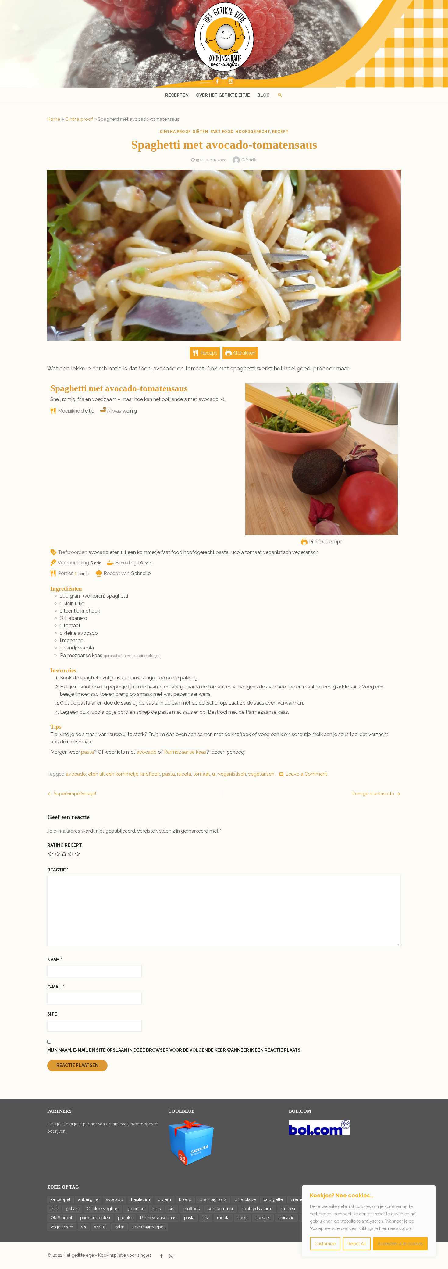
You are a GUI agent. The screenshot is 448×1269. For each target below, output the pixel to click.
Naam (54, 959)
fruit (54, 1208)
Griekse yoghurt (103, 1208)
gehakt (72, 1208)
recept (280, 132)
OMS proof (61, 1217)
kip (172, 1208)
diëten (200, 132)
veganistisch (232, 774)
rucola (184, 774)
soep (242, 1217)
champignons (212, 1199)
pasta (87, 752)
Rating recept (64, 845)
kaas (156, 1208)
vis (83, 1226)
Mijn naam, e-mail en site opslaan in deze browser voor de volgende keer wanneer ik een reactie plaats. (174, 1050)
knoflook (150, 774)
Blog (263, 95)
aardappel (60, 1199)
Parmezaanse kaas (185, 752)
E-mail (56, 987)
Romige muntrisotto (373, 793)
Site (52, 1014)
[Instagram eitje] (230, 81)
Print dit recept (325, 542)
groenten (135, 1208)
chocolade (245, 1199)
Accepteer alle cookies (400, 1243)
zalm (119, 1226)
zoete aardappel (148, 1226)
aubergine (88, 1199)
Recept (208, 353)
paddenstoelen (95, 1217)
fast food (222, 132)
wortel (100, 1226)
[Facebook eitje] (217, 81)
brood (185, 1199)
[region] (369, 1221)
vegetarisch (261, 774)
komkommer (220, 1208)
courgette (273, 1199)
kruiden (287, 1208)
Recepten (177, 95)
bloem (164, 1199)
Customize (325, 1243)
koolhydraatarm (256, 1208)
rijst (205, 1217)
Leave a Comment (306, 774)
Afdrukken (243, 353)
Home (53, 119)
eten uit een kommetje (113, 774)
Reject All (356, 1243)
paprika (125, 1217)
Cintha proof (79, 119)
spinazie (286, 1217)
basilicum (140, 1199)
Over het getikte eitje (223, 95)
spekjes (262, 1217)
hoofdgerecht (253, 132)
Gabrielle (249, 160)
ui (214, 774)
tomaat (201, 774)
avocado (147, 752)
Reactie (57, 869)
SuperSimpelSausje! (75, 793)
